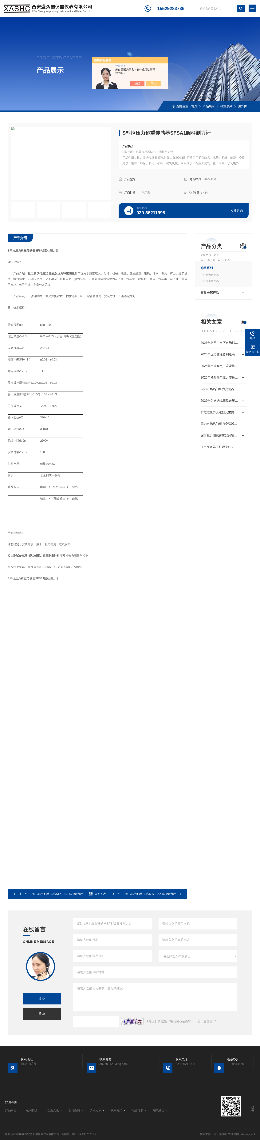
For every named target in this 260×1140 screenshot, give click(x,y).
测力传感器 (245, 106)
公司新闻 (74, 1110)
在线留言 (158, 1110)
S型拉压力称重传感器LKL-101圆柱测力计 (56, 893)
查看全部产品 (210, 292)
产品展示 (209, 106)
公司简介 (32, 1110)
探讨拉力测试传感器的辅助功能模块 (224, 435)
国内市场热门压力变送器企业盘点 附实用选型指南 (224, 423)
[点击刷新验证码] (132, 1021)
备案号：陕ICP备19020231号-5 (80, 1134)
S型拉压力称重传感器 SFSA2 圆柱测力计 (150, 893)
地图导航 (137, 1110)
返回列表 (100, 893)
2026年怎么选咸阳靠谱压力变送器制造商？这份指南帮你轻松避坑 (224, 400)
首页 (194, 106)
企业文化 (53, 1110)
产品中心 (11, 1110)
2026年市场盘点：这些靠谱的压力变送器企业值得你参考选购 (224, 366)
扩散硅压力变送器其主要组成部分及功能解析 (224, 412)
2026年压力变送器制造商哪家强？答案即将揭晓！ (224, 354)
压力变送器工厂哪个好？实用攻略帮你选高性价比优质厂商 (224, 447)
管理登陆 (233, 1134)
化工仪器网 (220, 1134)
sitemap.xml (247, 1134)
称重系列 (226, 106)
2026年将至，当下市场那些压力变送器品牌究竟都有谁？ (224, 342)
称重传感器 (212, 280)
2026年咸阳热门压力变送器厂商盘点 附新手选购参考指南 (224, 377)
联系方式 (116, 1110)
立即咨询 (237, 210)
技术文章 (95, 1110)
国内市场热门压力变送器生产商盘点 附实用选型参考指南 (224, 389)
